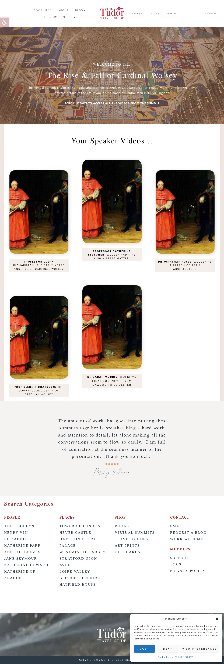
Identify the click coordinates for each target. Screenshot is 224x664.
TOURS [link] (154, 13)
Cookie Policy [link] (165, 657)
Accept (144, 648)
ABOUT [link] (63, 10)
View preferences (199, 648)
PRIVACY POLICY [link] (184, 657)
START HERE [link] (43, 10)
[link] (4, 22)
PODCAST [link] (136, 13)
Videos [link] (171, 13)
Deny (167, 648)
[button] (217, 619)
